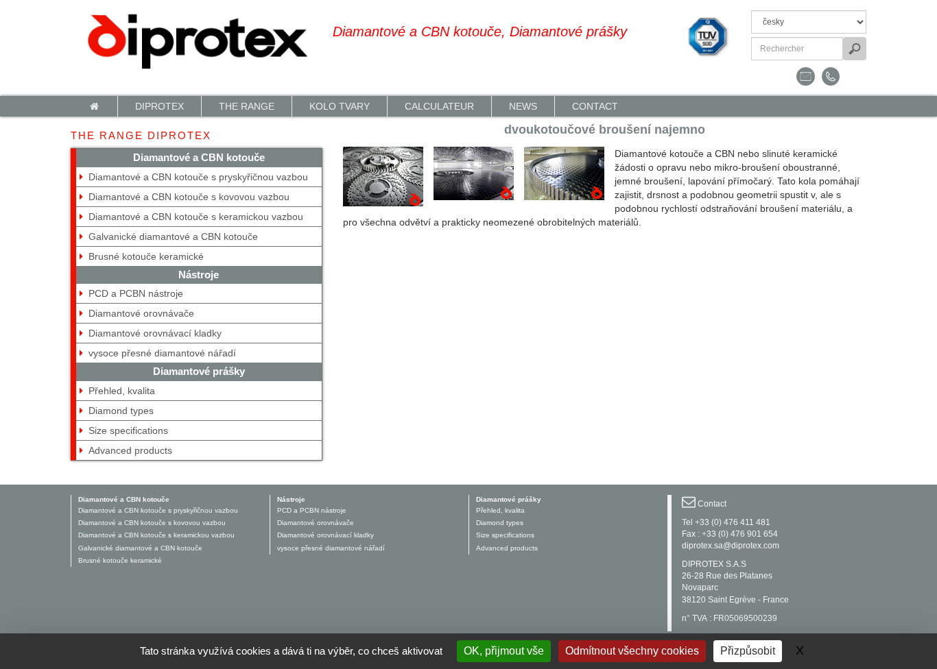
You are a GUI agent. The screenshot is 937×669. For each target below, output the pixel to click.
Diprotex (159, 106)
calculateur (439, 106)
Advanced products (130, 450)
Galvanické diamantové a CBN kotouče (173, 236)
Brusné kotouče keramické (146, 256)
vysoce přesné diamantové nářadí (162, 353)
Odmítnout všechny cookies (632, 651)
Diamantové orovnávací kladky (155, 333)
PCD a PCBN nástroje (135, 293)
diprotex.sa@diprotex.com (730, 545)
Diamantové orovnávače (141, 313)
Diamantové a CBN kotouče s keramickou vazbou (195, 216)
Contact (595, 106)
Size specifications (128, 430)
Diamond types (121, 410)
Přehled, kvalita (121, 390)
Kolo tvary (339, 106)
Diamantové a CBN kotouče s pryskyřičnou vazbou (198, 176)
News (523, 106)
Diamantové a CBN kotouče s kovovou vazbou (188, 196)
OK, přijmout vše (504, 651)
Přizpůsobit (747, 651)
